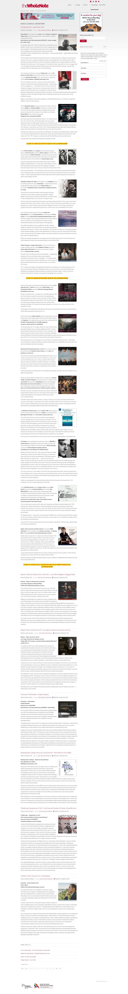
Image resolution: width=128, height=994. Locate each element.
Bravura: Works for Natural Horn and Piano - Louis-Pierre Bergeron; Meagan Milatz (48, 575)
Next (56, 968)
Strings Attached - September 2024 (32, 27)
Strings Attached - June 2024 (28, 960)
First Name (83, 68)
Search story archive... (86, 35)
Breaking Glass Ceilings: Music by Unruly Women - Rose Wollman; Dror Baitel (46, 753)
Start (22, 968)
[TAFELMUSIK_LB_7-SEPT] (48, 16)
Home (27, 10)
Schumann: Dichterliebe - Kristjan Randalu (35, 694)
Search (83, 41)
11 (44, 968)
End (60, 968)
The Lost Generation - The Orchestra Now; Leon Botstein (35, 950)
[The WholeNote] (35, 5)
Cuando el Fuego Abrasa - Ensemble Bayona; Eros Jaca (35, 953)
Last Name (83, 73)
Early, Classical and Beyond (44, 30)
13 (50, 968)
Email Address (85, 62)
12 (47, 968)
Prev (26, 968)
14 (53, 968)
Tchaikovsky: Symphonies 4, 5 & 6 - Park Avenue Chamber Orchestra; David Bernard (48, 808)
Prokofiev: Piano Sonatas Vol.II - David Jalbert (35, 876)
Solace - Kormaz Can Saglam (28, 956)
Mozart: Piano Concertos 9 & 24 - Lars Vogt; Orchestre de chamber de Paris (45, 630)
